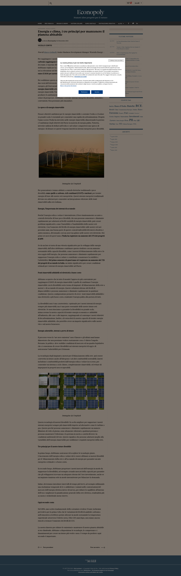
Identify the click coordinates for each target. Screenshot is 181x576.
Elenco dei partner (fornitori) (68, 86)
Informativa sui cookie (80, 76)
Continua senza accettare (116, 60)
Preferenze (84, 92)
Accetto (97, 92)
